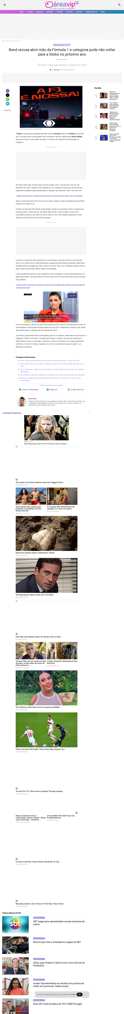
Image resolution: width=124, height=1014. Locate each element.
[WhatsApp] (7, 99)
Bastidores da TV (16, 41)
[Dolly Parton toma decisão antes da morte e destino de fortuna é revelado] (104, 129)
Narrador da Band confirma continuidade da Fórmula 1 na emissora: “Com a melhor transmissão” (50, 379)
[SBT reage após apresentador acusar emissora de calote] (15, 924)
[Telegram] (7, 104)
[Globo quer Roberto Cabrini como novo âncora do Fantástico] (15, 966)
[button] (108, 5)
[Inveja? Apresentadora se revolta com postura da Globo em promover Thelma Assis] (15, 986)
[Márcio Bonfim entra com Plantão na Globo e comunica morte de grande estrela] (104, 140)
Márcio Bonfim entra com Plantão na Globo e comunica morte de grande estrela (115, 137)
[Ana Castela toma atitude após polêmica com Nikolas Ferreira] (104, 108)
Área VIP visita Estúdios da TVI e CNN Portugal (57, 1004)
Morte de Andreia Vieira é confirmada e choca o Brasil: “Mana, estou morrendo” (114, 95)
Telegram (53, 389)
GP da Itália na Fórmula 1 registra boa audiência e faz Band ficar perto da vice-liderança (52, 375)
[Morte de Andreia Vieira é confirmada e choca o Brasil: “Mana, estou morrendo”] (104, 98)
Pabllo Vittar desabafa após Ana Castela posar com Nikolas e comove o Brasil (114, 116)
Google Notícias (77, 389)
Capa (3, 41)
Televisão (8, 41)
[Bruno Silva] (50, 70)
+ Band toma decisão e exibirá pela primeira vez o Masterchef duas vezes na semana (49, 196)
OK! (79, 994)
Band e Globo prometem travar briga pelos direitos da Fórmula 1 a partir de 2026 (49, 360)
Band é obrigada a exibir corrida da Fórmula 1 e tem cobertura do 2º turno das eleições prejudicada (52, 370)
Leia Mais (73, 994)
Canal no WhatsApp (30, 389)
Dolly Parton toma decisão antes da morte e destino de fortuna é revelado (115, 127)
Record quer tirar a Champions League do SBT (57, 942)
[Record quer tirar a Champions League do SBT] (15, 945)
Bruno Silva (56, 69)
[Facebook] (7, 91)
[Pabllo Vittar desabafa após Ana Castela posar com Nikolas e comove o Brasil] (104, 118)
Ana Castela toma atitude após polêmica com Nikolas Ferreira (114, 106)
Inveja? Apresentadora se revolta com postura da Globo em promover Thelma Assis (58, 985)
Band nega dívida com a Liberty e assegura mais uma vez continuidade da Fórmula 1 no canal (52, 365)
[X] (7, 95)
